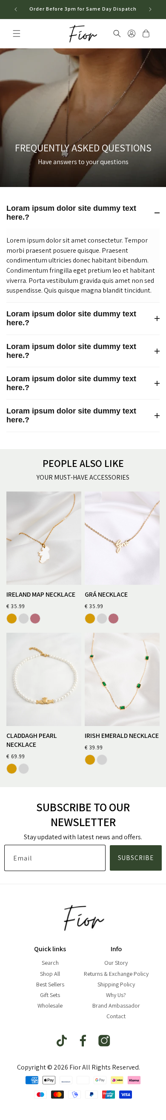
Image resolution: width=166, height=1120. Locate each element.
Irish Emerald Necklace (122, 736)
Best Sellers (50, 984)
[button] (16, 33)
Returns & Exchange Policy (116, 974)
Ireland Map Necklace (40, 594)
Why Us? (116, 995)
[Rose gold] (35, 618)
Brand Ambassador (116, 1005)
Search (50, 962)
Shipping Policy (116, 984)
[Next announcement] (150, 9)
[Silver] (23, 618)
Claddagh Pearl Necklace (31, 740)
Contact (116, 1016)
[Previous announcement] (15, 9)
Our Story (116, 962)
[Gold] (11, 618)
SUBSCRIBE (136, 858)
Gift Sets (50, 995)
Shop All (50, 974)
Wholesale (50, 1005)
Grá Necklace (106, 594)
